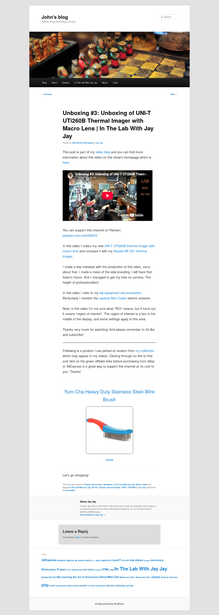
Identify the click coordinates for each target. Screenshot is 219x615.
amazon (61, 560)
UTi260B (131, 487)
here (66, 162)
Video (144, 484)
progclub (60, 585)
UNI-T (124, 487)
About (54, 82)
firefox (91, 569)
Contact (65, 82)
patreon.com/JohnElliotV (80, 235)
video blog (103, 152)
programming (72, 585)
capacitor (105, 560)
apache (70, 560)
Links (115, 82)
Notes (138, 484)
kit (54, 577)
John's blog (55, 16)
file (85, 569)
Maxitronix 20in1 (127, 577)
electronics (157, 560)
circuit (125, 560)
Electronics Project (54, 569)
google (98, 570)
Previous (47, 94)
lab (58, 577)
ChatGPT (116, 560)
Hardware (107, 484)
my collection (145, 350)
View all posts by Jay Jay (92, 514)
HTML (105, 569)
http (112, 569)
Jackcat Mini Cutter (112, 298)
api (76, 560)
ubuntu (110, 585)
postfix (52, 585)
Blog (44, 82)
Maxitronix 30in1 (143, 577)
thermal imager (114, 487)
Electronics (97, 484)
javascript (47, 577)
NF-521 (95, 487)
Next (174, 94)
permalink (70, 490)
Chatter (87, 484)
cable (97, 560)
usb (127, 585)
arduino (81, 560)
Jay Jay (99, 142)
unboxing (120, 585)
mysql (156, 577)
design (147, 560)
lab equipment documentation (120, 292)
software (91, 585)
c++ (93, 560)
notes (109, 459)
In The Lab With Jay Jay (85, 82)
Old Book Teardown (168, 577)
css (132, 560)
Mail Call (113, 577)
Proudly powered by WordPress (109, 603)
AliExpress (49, 560)
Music (105, 82)
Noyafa (102, 487)
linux (103, 577)
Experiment (77, 569)
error (69, 569)
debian (139, 560)
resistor (83, 585)
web (131, 585)
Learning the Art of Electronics (80, 577)
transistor (100, 585)
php (45, 585)
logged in (78, 537)
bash (87, 560)
